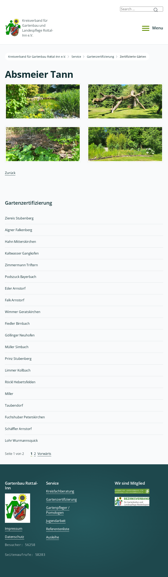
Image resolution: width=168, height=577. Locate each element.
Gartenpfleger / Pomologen (57, 510)
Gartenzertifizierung (100, 57)
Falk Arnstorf (14, 300)
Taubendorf (14, 405)
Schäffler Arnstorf (18, 429)
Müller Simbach (16, 347)
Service (76, 57)
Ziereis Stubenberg (19, 218)
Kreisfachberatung (60, 491)
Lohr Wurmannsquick (21, 440)
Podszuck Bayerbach (20, 276)
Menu (157, 28)
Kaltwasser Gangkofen (22, 253)
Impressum (13, 528)
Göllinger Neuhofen (20, 335)
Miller (9, 393)
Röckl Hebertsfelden (20, 382)
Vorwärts (44, 453)
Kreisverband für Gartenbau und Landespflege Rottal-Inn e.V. (37, 28)
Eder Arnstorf (15, 288)
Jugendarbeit (56, 520)
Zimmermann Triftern (21, 265)
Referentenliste (57, 529)
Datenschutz (14, 537)
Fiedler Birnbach (17, 323)
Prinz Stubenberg (18, 358)
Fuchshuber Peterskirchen (25, 417)
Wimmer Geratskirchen (22, 312)
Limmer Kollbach (18, 370)
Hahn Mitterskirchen (20, 241)
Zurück (10, 173)
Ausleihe (52, 537)
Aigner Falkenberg (18, 230)
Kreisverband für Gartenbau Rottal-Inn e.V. (37, 57)
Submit (157, 10)
